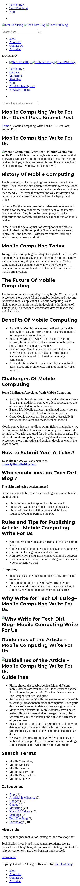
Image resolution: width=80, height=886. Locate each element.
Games (13, 804)
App (12, 11)
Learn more (9, 857)
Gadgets (14, 72)
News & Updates (19, 89)
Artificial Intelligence (22, 86)
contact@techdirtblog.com (19, 464)
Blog (12, 38)
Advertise (15, 49)
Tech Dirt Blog (18, 8)
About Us (15, 42)
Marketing (15, 75)
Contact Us (16, 45)
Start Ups (15, 79)
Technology (16, 4)
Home (5, 126)
